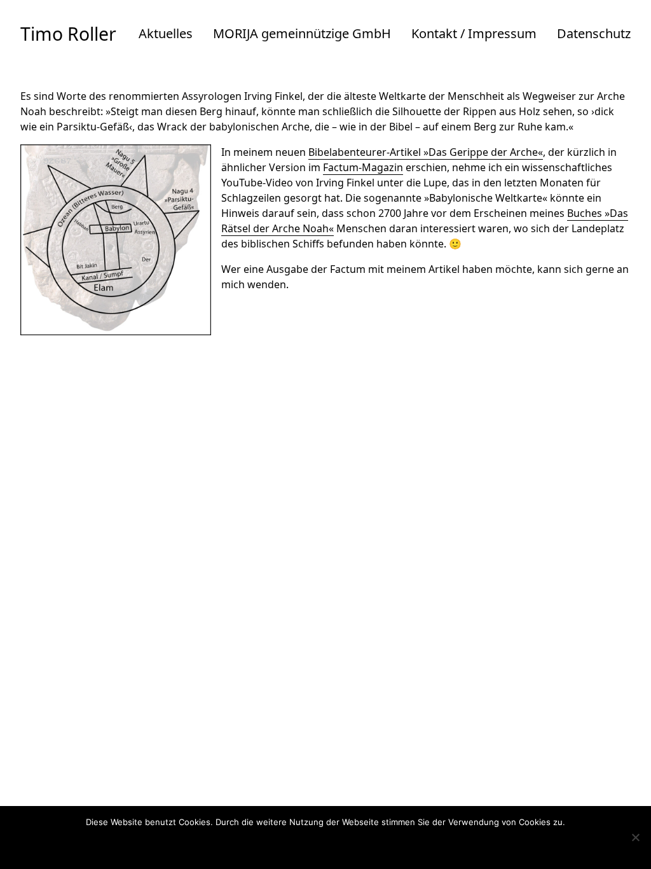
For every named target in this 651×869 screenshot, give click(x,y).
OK (273, 845)
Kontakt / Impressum (474, 33)
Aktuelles (166, 33)
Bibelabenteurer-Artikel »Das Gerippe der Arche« (425, 152)
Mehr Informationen (350, 845)
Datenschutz (594, 33)
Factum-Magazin (363, 167)
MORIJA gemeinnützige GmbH (302, 33)
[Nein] (635, 837)
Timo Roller (68, 34)
